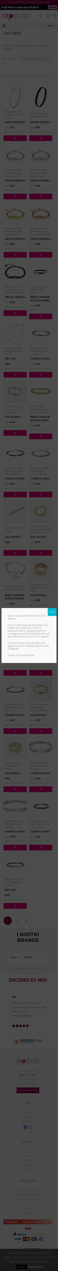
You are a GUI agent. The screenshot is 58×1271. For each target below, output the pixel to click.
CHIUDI (52, 612)
